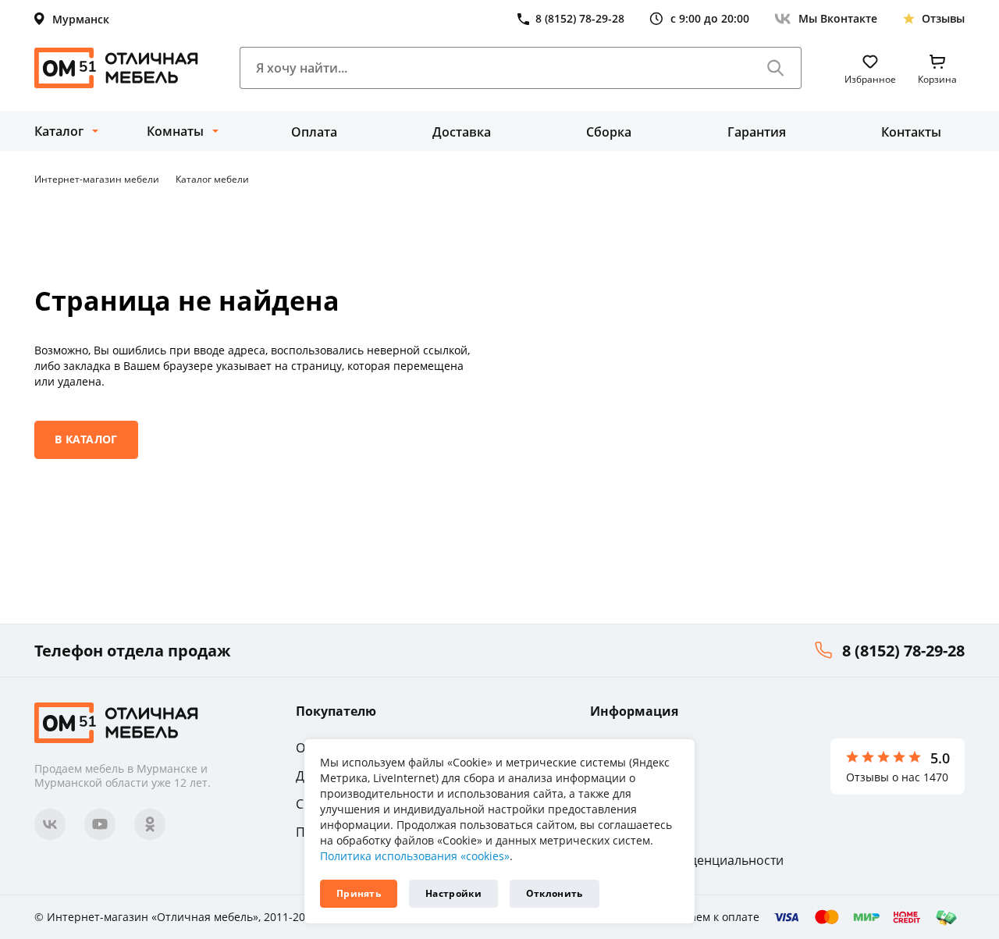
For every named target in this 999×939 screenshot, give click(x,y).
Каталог (59, 131)
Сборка (608, 131)
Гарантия (756, 131)
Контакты (911, 131)
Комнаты (175, 131)
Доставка (461, 131)
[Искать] (776, 68)
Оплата (314, 131)
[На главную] (116, 68)
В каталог (86, 439)
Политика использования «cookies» (415, 855)
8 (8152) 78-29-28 (903, 650)
